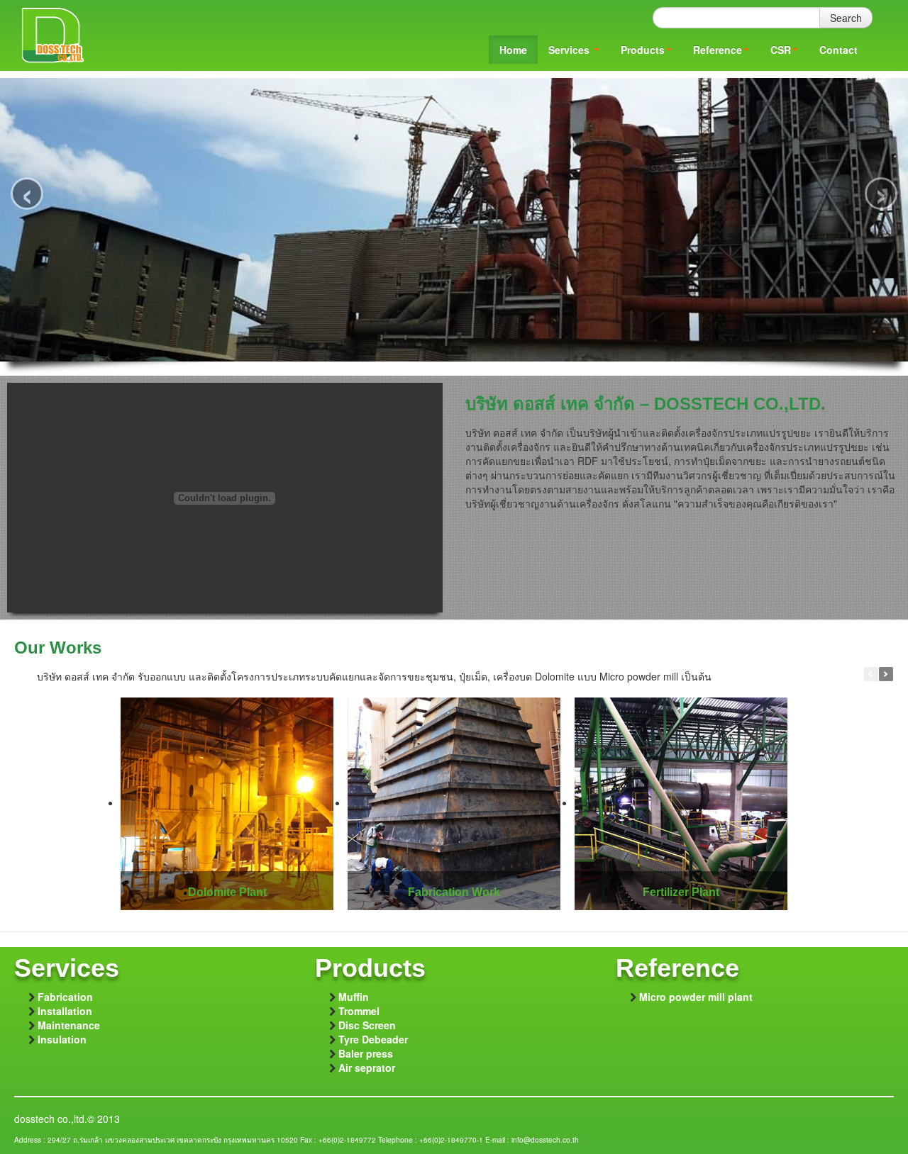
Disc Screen (367, 1025)
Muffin (353, 997)
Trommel (359, 1011)
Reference (717, 50)
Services (570, 50)
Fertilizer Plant (681, 892)
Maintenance (69, 1025)
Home (513, 50)
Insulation (62, 1039)
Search (846, 18)
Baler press (365, 1053)
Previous (871, 674)
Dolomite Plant (227, 892)
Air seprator (366, 1067)
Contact (838, 50)
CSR (780, 50)
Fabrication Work (454, 892)
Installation (65, 1011)
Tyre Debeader (373, 1039)
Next (886, 674)
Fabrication (65, 997)
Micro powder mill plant (696, 997)
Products (643, 50)
